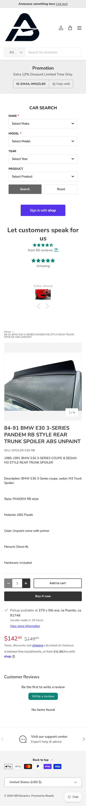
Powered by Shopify (42, 795)
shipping (37, 645)
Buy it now (43, 596)
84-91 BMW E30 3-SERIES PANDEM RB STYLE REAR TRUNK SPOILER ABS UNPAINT (39, 335)
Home (7, 332)
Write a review (43, 696)
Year (12, 151)
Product (16, 169)
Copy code (63, 84)
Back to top (41, 760)
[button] (70, 28)
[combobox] (43, 52)
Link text (62, 4)
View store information (25, 626)
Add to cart (57, 583)
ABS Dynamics (21, 795)
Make (13, 116)
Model (14, 134)
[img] (43, 245)
